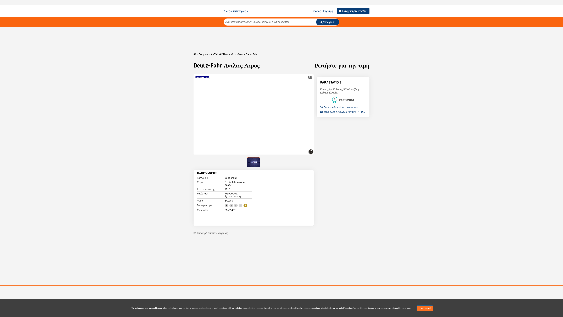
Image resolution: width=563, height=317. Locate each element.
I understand (425, 308)
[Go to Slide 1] (253, 162)
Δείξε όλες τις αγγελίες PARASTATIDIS (344, 111)
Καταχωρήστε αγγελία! (354, 11)
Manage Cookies (367, 308)
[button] (254, 114)
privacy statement (391, 308)
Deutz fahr (252, 54)
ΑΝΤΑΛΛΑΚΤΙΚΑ (219, 54)
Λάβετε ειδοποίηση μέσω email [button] (341, 107)
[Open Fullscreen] (311, 151)
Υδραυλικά (237, 54)
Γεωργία (203, 54)
